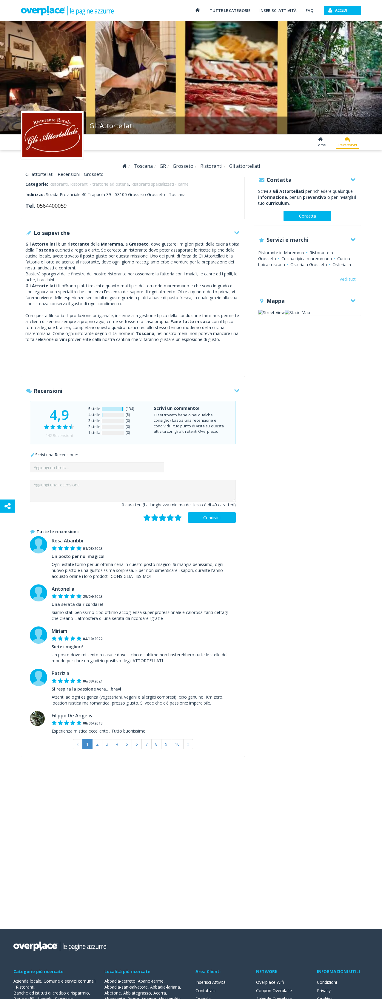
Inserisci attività (278, 10)
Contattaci (205, 990)
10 (177, 744)
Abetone (112, 993)
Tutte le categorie (230, 10)
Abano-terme (151, 981)
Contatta (307, 216)
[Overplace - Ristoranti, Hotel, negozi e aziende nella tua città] (67, 10)
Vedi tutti (348, 279)
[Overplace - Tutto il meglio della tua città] (197, 10)
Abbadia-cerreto (119, 981)
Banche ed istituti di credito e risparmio (51, 993)
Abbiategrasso (137, 993)
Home (321, 145)
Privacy (324, 990)
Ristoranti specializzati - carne (160, 184)
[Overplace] (124, 166)
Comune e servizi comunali (70, 981)
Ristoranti (58, 184)
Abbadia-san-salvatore (126, 987)
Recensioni (347, 145)
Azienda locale (27, 981)
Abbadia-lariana (165, 987)
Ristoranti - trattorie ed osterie (99, 184)
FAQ (309, 10)
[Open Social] (7, 506)
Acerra (159, 993)
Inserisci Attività (210, 982)
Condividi (212, 517)
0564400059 (52, 205)
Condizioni (327, 982)
